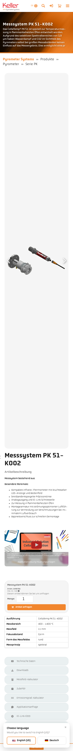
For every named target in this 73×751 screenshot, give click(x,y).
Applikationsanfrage (27, 707)
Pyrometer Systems (18, 59)
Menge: (11, 599)
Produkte (47, 59)
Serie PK (31, 64)
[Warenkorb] (59, 5)
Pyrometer (11, 64)
